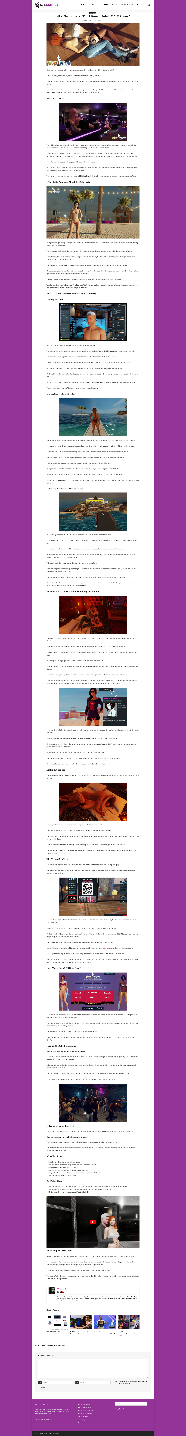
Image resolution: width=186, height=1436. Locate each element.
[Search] (149, 1404)
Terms (126, 1409)
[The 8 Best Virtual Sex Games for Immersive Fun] (57, 1316)
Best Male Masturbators (85, 1404)
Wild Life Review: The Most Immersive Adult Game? (80, 1333)
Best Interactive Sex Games (86, 1410)
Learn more (47, 1413)
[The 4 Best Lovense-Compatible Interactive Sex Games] (128, 1316)
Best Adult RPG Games (85, 1413)
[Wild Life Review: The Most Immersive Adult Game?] (81, 1316)
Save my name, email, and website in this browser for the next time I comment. (130, 1382)
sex (62, 959)
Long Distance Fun (46, 1419)
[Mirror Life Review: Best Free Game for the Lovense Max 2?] (105, 1316)
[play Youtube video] (93, 1222)
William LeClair (87, 20)
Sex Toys (92, 5)
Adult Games (93, 13)
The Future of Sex (128, 5)
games (106, 948)
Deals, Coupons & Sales (85, 1420)
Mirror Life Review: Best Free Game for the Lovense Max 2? (104, 1333)
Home (83, 5)
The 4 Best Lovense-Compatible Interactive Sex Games (127, 1334)
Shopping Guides (108, 5)
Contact (80, 1426)
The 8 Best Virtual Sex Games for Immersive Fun (57, 1331)
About (79, 1423)
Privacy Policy (119, 1409)
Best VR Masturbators (84, 1407)
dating (88, 90)
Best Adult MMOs (83, 1416)
